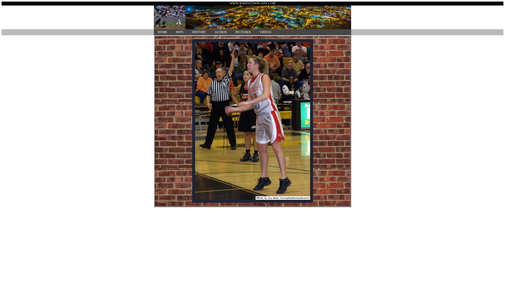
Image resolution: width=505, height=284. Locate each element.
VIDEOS (265, 32)
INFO (179, 32)
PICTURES (243, 32)
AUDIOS (221, 32)
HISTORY (199, 32)
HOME (162, 32)
